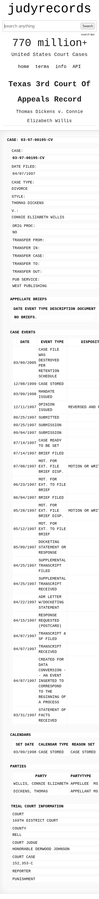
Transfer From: (28, 240)
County (19, 828)
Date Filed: (24, 167)
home (23, 66)
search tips (88, 34)
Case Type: (23, 182)
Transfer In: (26, 248)
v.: (15, 211)
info (61, 66)
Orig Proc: (23, 226)
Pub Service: (26, 280)
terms (42, 66)
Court (18, 814)
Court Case (23, 857)
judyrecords (49, 9)
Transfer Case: (28, 256)
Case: (17, 151)
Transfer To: (26, 264)
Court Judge (25, 843)
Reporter (21, 871)
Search (87, 26)
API (77, 66)
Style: (18, 197)
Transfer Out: (27, 272)
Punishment (23, 879)
